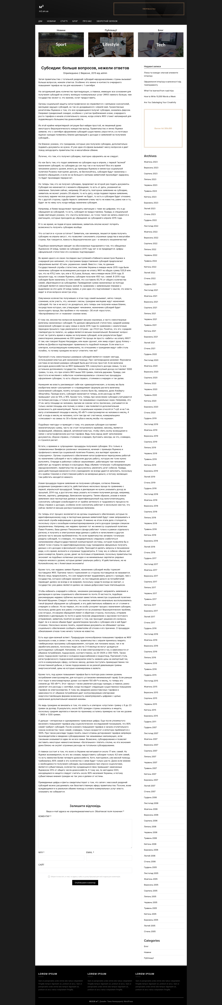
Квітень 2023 (150, 197)
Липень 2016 (150, 657)
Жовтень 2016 (150, 640)
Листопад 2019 (151, 424)
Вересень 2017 (151, 576)
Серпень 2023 (151, 173)
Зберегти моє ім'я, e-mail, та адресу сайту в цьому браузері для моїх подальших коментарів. (86, 877)
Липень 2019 (150, 447)
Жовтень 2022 (151, 232)
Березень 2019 (151, 471)
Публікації (149, 958)
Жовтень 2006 (151, 809)
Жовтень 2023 (151, 162)
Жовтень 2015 (150, 686)
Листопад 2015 (151, 681)
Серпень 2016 (150, 651)
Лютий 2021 (149, 342)
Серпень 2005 (150, 890)
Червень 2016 (150, 663)
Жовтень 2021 (150, 296)
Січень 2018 (149, 552)
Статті (64, 21)
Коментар (44, 816)
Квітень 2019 (150, 465)
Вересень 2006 (151, 815)
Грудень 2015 (150, 675)
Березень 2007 (151, 780)
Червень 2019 (150, 453)
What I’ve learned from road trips (159, 90)
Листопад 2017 (151, 564)
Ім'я (41, 852)
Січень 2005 (150, 931)
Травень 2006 (150, 838)
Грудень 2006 (150, 797)
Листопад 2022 (151, 226)
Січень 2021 (149, 348)
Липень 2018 (150, 517)
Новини (51, 21)
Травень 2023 (150, 191)
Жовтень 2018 (150, 500)
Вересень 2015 (151, 692)
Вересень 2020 (151, 371)
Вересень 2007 (151, 745)
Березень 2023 (151, 202)
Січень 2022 (150, 278)
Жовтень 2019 (150, 430)
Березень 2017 (151, 611)
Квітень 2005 (150, 914)
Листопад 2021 (151, 290)
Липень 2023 (150, 179)
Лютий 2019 (149, 476)
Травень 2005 (150, 908)
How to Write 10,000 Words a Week (160, 96)
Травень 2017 (150, 599)
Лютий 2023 (149, 208)
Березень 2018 (151, 541)
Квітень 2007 (150, 774)
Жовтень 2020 (151, 366)
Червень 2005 (150, 902)
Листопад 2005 (151, 873)
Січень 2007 (150, 791)
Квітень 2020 (150, 401)
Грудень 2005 (150, 867)
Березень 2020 (151, 407)
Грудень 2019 (150, 418)
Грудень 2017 (150, 558)
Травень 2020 (150, 395)
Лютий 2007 (149, 785)
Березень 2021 (151, 337)
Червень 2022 (150, 255)
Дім (40, 21)
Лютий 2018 (149, 546)
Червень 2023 (150, 185)
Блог (75, 21)
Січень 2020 (150, 412)
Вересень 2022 (151, 237)
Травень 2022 (150, 261)
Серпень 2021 (150, 307)
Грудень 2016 (150, 628)
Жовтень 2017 (150, 570)
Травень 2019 (150, 459)
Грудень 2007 (150, 727)
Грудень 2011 (150, 721)
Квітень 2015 (150, 710)
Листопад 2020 (151, 360)
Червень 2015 (150, 704)
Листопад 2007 (151, 733)
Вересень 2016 (151, 646)
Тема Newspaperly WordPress (120, 1001)
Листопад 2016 (151, 634)
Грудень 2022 (150, 220)
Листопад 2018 (151, 494)
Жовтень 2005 (151, 879)
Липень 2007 (150, 756)
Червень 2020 (150, 389)
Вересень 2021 (151, 302)
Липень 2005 (150, 896)
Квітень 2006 (150, 844)
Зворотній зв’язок (107, 21)
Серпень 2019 (150, 441)
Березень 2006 (151, 850)
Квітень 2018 (150, 535)
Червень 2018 (150, 523)
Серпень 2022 (150, 243)
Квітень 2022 (150, 267)
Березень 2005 (151, 920)
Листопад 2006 (151, 803)
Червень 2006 (150, 832)
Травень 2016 (150, 669)
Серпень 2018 (150, 511)
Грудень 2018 (150, 488)
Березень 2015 (151, 716)
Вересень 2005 (151, 885)
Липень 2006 (150, 826)
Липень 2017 (150, 587)
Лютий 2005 (149, 925)
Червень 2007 (150, 762)
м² (41, 6)
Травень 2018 (150, 529)
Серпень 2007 (150, 751)
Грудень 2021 (150, 284)
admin (104, 73)
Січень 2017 (149, 622)
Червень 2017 (150, 593)
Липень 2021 (150, 313)
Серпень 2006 (150, 820)
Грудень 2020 (150, 354)
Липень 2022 (150, 249)
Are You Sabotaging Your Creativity (160, 102)
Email (90, 852)
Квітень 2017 (150, 605)
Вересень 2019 (151, 436)
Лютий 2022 (149, 272)
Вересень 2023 (151, 167)
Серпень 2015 (150, 698)
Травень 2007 (150, 768)
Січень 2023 (150, 214)
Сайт (41, 864)
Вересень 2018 (151, 506)
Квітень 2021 (150, 331)
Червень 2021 (150, 319)
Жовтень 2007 (151, 739)
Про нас (87, 21)
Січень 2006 (150, 861)
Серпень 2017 (150, 581)
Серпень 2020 (150, 377)
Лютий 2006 (149, 856)
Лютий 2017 (149, 616)
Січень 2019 (149, 482)
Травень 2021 (150, 325)
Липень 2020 (150, 383)
